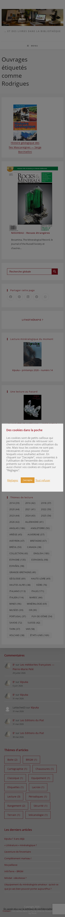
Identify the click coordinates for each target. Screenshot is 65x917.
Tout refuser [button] (42, 480)
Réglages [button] (12, 480)
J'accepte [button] (27, 480)
